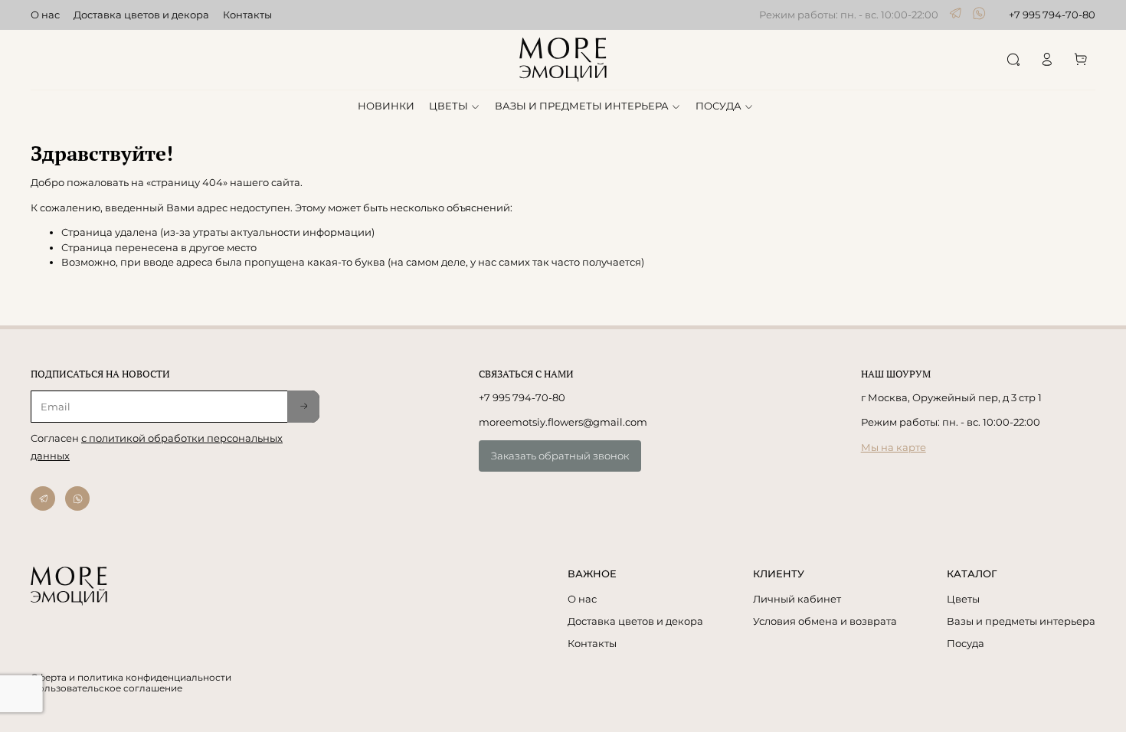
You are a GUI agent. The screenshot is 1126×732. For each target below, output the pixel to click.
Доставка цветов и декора (141, 14)
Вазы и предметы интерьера (1021, 621)
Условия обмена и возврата (825, 621)
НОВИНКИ (386, 106)
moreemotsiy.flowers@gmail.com (563, 422)
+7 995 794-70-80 (1052, 14)
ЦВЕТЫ (448, 106)
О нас (45, 14)
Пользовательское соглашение (106, 688)
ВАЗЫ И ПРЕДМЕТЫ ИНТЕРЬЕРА (582, 106)
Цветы (963, 599)
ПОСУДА (718, 106)
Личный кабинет (797, 599)
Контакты (247, 14)
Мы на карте (893, 447)
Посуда (965, 643)
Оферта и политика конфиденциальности (131, 677)
